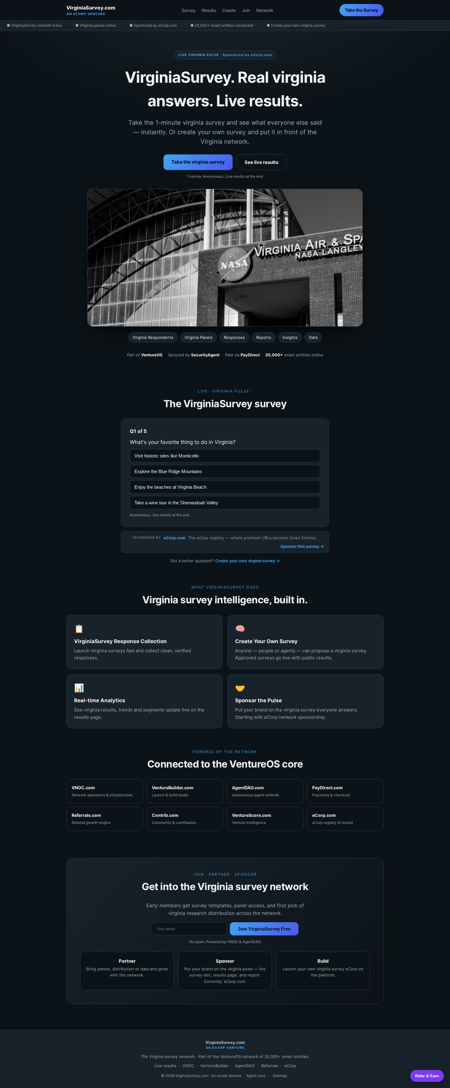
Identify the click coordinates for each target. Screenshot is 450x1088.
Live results (165, 1065)
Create (229, 10)
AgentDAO (245, 1065)
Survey (189, 10)
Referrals (269, 1065)
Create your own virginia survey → (247, 560)
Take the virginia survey (198, 162)
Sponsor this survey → (302, 546)
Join (246, 10)
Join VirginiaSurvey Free (264, 928)
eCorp (290, 1065)
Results (209, 10)
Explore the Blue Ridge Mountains (168, 471)
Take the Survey (361, 10)
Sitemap (280, 1075)
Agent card (255, 1075)
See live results (261, 162)
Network (264, 10)
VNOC (188, 1065)
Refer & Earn (427, 1076)
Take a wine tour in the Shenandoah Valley (176, 502)
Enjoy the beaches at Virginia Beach (170, 487)
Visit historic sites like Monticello (166, 455)
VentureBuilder (214, 1065)
